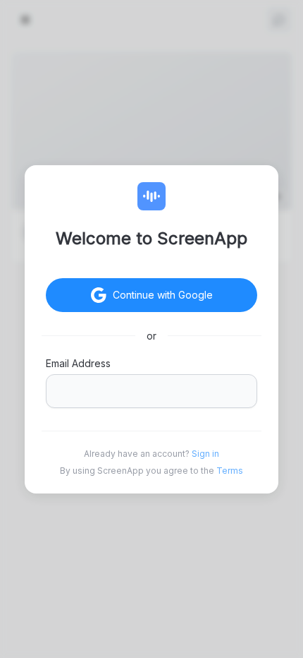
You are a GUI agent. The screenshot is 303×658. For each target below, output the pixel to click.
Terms (229, 470)
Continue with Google (163, 295)
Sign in (205, 453)
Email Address (78, 363)
